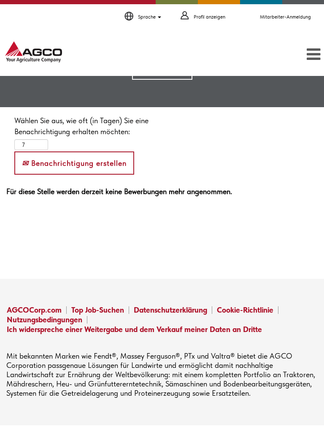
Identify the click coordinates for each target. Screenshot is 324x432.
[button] (270, 55)
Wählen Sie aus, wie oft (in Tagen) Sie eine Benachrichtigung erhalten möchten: (81, 126)
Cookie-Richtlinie (245, 309)
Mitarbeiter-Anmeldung (285, 17)
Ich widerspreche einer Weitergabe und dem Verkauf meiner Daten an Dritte (134, 329)
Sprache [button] (147, 17)
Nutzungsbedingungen (44, 319)
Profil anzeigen (209, 17)
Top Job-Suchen (97, 309)
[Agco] (33, 52)
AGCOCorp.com (34, 309)
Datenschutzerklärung (170, 309)
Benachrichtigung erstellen (78, 163)
